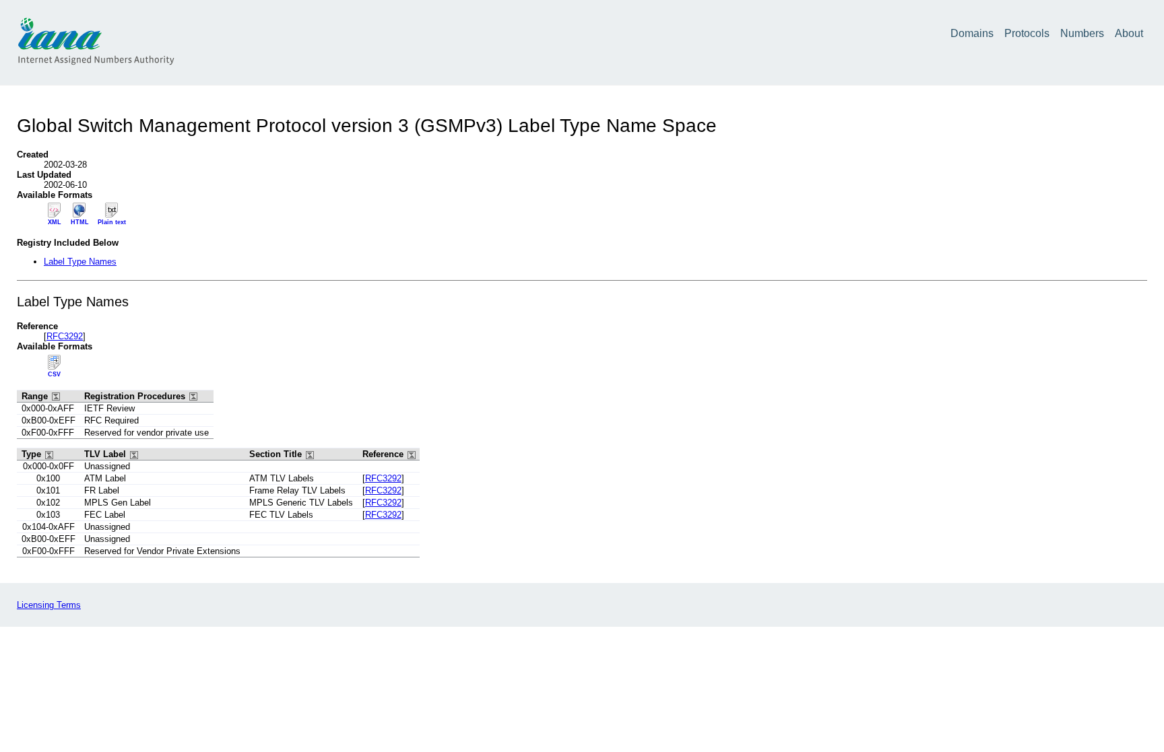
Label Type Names (80, 262)
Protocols (1026, 33)
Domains (972, 33)
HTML (80, 222)
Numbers (1082, 33)
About (1129, 33)
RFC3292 (64, 336)
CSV (54, 374)
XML (54, 222)
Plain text (112, 222)
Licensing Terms (49, 605)
